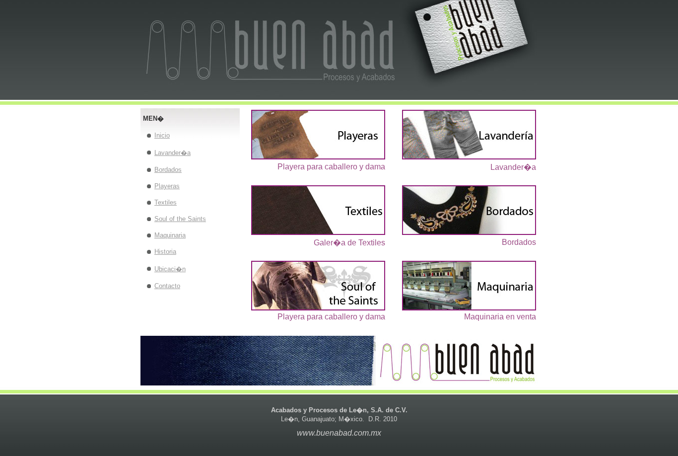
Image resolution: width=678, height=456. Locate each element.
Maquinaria (170, 235)
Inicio (162, 135)
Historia (165, 251)
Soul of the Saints (180, 219)
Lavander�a (172, 152)
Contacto (167, 286)
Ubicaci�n (170, 269)
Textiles (165, 202)
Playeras (167, 186)
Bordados (168, 169)
